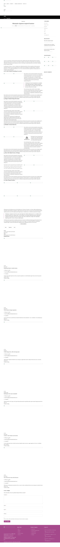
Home (5, 18)
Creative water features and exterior (11, 435)
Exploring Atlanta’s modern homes (10, 268)
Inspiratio (10, 227)
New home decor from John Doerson (11, 477)
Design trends (6, 392)
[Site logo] (7, 1)
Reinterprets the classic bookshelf (10, 393)
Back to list (5, 232)
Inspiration (8, 18)
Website (5, 513)
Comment (5, 494)
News (14, 227)
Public (45, 33)
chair (5, 227)
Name (5, 505)
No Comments (50, 46)
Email (5, 509)
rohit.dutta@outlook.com (21, 25)
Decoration (5, 266)
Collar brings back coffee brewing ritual (11, 351)
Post (44, 31)
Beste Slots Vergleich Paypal (48, 40)
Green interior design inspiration (10, 310)
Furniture (5, 350)
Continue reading (6, 278)
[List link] (23, 531)
